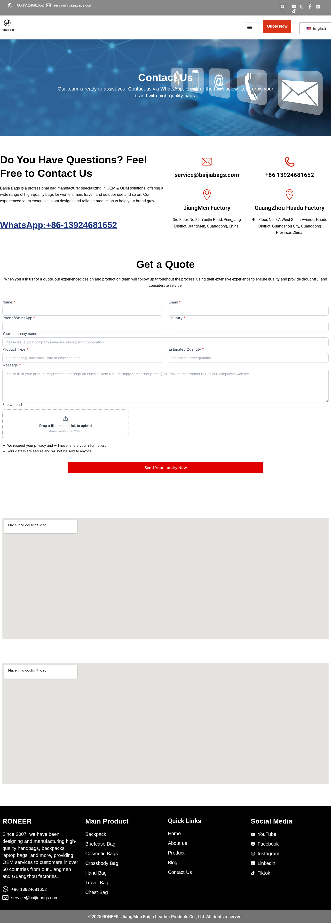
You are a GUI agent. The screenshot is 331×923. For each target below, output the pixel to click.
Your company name (19, 333)
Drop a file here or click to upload (65, 426)
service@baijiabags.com (207, 175)
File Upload (12, 404)
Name (8, 302)
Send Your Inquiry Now (165, 467)
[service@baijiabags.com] (207, 162)
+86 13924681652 (289, 175)
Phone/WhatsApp (18, 318)
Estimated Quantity (186, 349)
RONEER (17, 821)
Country (177, 318)
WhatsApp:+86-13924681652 (58, 225)
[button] (283, 6)
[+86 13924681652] (290, 162)
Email (175, 302)
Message (11, 365)
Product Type (15, 349)
